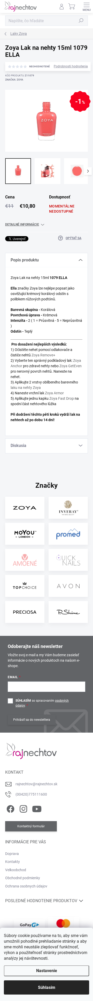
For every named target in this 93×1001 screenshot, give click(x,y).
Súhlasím (46, 987)
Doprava (12, 854)
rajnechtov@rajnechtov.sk (36, 784)
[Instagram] (22, 807)
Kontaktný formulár (31, 826)
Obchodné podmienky (22, 878)
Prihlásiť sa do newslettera (31, 720)
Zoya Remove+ (43, 355)
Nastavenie (46, 970)
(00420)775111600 (31, 794)
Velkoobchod (15, 870)
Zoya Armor (54, 393)
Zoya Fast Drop (61, 398)
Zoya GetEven (70, 366)
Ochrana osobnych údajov (26, 886)
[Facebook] (9, 807)
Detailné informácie (22, 224)
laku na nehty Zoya (26, 388)
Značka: (14, 79)
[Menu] (86, 6)
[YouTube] (37, 807)
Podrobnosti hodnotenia (71, 66)
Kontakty (12, 862)
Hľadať (81, 20)
